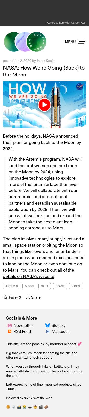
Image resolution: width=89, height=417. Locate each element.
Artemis (11, 286)
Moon (29, 286)
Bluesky (59, 325)
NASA (44, 286)
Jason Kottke (46, 60)
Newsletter (23, 325)
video (76, 286)
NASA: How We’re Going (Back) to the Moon (44, 71)
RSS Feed (22, 331)
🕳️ (30, 407)
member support (63, 343)
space (60, 286)
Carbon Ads (78, 22)
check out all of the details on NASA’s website (38, 273)
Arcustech (34, 352)
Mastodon (61, 331)
